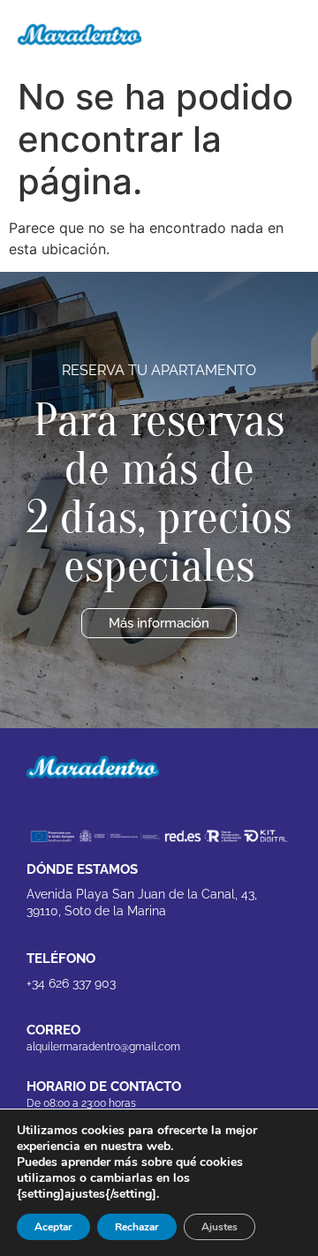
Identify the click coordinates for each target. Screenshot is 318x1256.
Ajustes (219, 1227)
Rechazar (137, 1227)
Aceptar (53, 1227)
